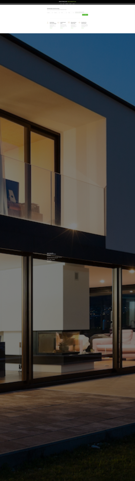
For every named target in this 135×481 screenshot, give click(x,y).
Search (85, 14)
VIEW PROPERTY (49, 261)
